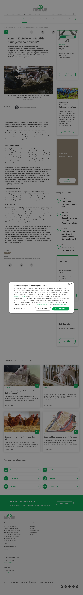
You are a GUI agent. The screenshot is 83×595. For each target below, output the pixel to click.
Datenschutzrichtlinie (61, 304)
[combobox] (69, 284)
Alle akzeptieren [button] (60, 308)
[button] (20, 309)
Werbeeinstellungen (45, 302)
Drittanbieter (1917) (19, 296)
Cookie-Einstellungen (42, 304)
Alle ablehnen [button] (43, 308)
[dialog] (41, 297)
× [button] (71, 283)
